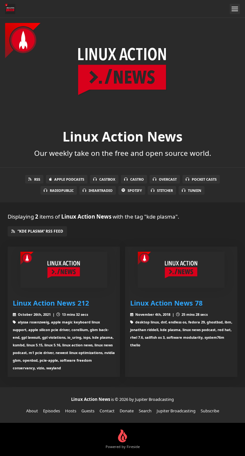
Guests (87, 411)
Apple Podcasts (69, 179)
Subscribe (210, 411)
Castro (137, 179)
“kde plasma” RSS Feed (40, 231)
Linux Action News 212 (51, 303)
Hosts (70, 411)
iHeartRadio (101, 190)
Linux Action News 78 (166, 303)
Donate (127, 411)
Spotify (135, 190)
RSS (37, 179)
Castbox (107, 179)
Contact (107, 411)
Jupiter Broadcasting (176, 411)
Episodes (51, 411)
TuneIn (194, 190)
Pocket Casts (204, 179)
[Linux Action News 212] (64, 270)
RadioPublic (62, 190)
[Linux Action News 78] (181, 270)
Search (145, 411)
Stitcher (165, 190)
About (32, 411)
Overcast (168, 179)
